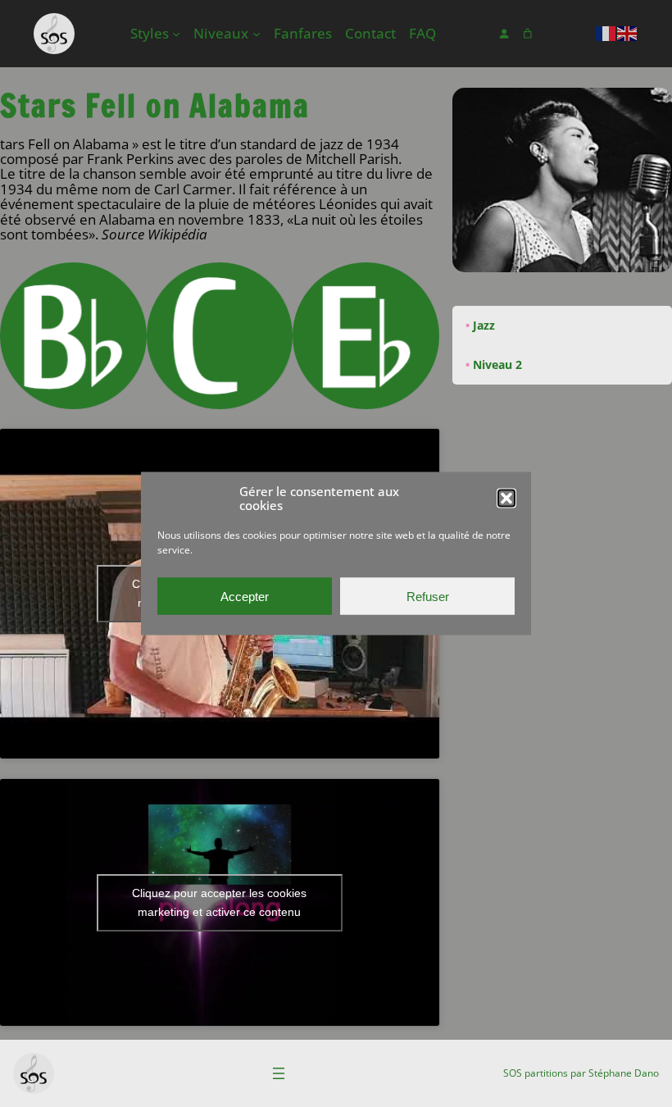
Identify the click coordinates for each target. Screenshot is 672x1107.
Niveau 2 (497, 364)
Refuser (427, 596)
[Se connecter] (503, 33)
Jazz (484, 325)
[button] (506, 498)
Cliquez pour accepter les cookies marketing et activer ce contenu (219, 902)
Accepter (244, 596)
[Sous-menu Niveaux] (256, 34)
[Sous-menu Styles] (176, 34)
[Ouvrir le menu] (278, 1073)
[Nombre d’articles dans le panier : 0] (527, 33)
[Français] (606, 32)
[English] (627, 32)
